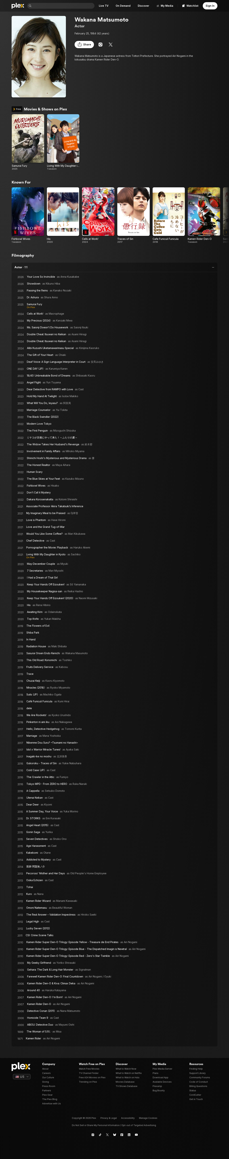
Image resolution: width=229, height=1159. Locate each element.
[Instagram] (100, 44)
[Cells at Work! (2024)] (98, 215)
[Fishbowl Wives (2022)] (28, 215)
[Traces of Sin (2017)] (133, 215)
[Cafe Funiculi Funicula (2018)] (169, 215)
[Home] (18, 5)
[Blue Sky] (114, 1134)
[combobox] (63, 6)
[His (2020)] (63, 215)
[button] (84, 44)
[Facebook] (121, 1134)
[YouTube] (136, 1134)
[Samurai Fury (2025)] (28, 142)
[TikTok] (100, 1134)
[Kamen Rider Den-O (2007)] (204, 215)
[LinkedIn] (129, 1134)
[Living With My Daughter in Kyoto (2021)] (63, 142)
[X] (110, 44)
